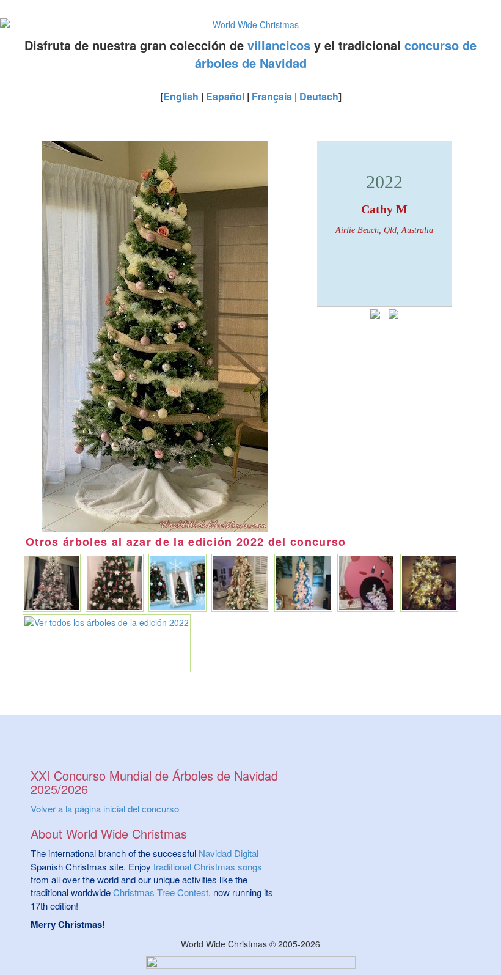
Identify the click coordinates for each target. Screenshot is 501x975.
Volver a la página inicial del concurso (105, 808)
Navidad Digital (228, 853)
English (181, 96)
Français (272, 96)
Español (225, 96)
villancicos (278, 45)
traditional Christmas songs (207, 866)
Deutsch (318, 96)
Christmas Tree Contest (160, 892)
